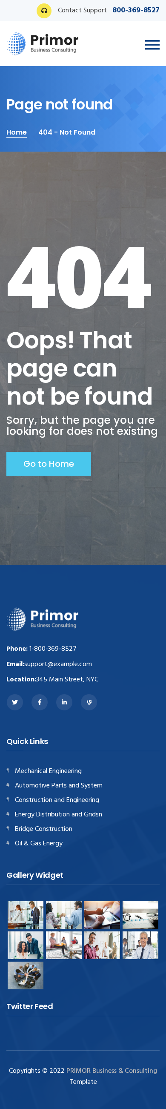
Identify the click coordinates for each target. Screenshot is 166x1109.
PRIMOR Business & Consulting (111, 1071)
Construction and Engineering (57, 800)
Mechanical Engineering (48, 771)
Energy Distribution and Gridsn (58, 815)
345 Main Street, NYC (67, 679)
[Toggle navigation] (152, 45)
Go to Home (48, 464)
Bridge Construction (43, 829)
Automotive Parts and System (59, 786)
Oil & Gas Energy (39, 844)
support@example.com (58, 664)
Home (16, 132)
